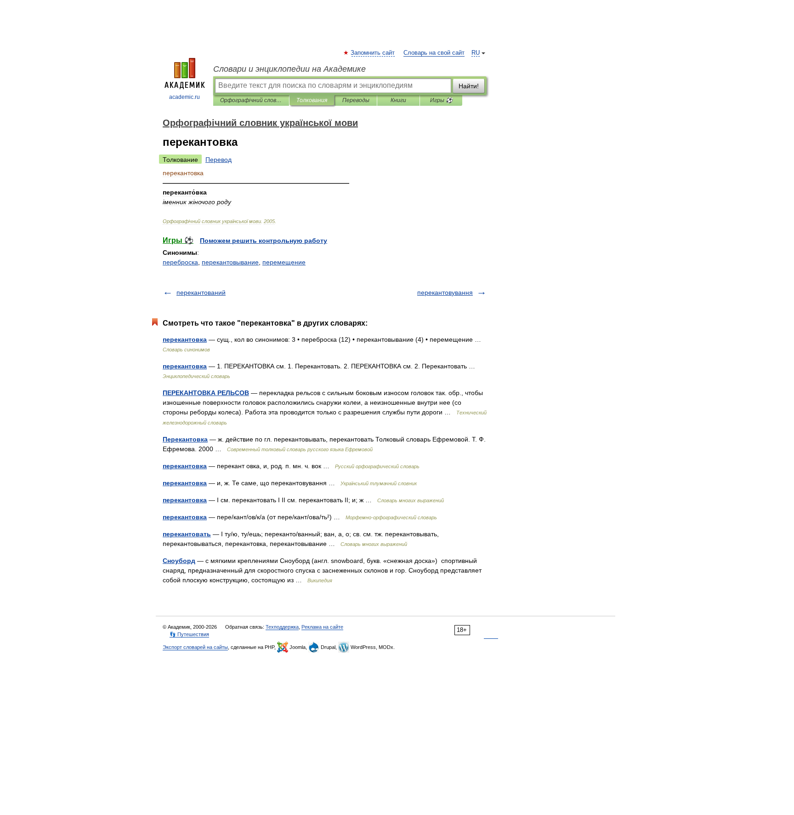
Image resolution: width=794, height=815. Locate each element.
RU (475, 53)
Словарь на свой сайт (434, 53)
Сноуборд (179, 560)
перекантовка (185, 339)
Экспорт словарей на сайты (195, 647)
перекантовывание (230, 262)
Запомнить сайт (373, 53)
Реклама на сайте (322, 627)
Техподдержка (282, 627)
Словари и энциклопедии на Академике (289, 69)
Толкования (311, 100)
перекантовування (445, 292)
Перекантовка (185, 439)
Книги (398, 100)
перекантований (201, 292)
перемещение (284, 262)
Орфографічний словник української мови (251, 100)
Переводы (355, 100)
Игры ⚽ (441, 100)
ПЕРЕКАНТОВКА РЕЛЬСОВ (206, 392)
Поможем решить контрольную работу (263, 240)
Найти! (469, 86)
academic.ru (184, 97)
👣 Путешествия (189, 634)
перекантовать (187, 534)
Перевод (218, 159)
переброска (180, 262)
